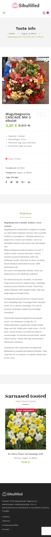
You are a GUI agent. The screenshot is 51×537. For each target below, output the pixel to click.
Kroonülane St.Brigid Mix (43, 115)
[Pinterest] (17, 182)
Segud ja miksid (28, 33)
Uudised (5, 517)
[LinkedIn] (29, 182)
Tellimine (6, 521)
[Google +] (23, 182)
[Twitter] (11, 182)
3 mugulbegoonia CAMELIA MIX (39, 115)
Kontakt (5, 529)
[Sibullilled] (25, 5)
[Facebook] (6, 182)
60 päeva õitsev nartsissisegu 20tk (25, 454)
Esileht (12, 33)
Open (4, 13)
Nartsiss (17, 458)
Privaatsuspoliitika (10, 525)
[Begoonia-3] (25, 80)
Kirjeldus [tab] (25, 213)
